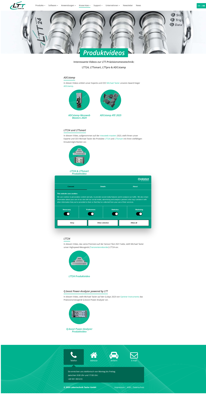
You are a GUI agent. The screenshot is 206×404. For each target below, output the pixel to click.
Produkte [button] (39, 5)
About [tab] (135, 186)
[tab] (74, 357)
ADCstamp (68, 86)
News (138, 5)
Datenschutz (138, 387)
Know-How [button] (84, 5)
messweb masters (108, 135)
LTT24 (107, 138)
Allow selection (103, 223)
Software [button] (52, 5)
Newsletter (128, 5)
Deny (72, 223)
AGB (129, 387)
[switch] (91, 214)
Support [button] (97, 5)
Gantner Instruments (129, 296)
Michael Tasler (113, 83)
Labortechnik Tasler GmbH (17, 5)
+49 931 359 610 (75, 379)
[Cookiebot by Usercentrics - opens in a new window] (139, 179)
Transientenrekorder (99, 247)
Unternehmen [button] (112, 5)
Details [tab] (103, 186)
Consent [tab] (71, 186)
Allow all (134, 223)
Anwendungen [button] (68, 5)
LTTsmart (119, 138)
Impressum (119, 387)
